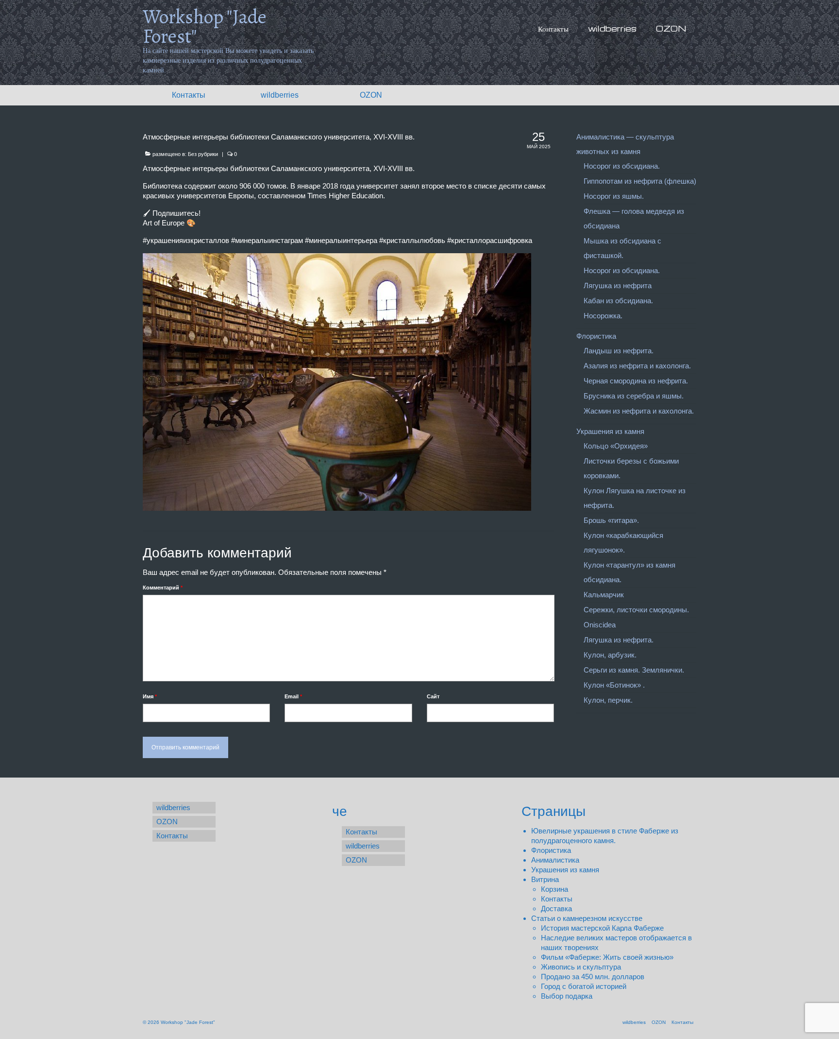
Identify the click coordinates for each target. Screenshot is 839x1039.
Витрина (545, 879)
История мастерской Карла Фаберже (602, 928)
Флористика (551, 850)
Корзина (554, 889)
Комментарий (163, 587)
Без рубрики (203, 154)
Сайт (433, 696)
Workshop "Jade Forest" (205, 26)
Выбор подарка (566, 996)
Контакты (556, 899)
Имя (150, 696)
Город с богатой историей (583, 986)
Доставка (556, 908)
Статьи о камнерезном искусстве (586, 918)
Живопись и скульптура (581, 967)
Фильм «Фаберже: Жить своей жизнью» (607, 957)
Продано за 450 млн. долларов (592, 976)
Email (293, 696)
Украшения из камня (565, 870)
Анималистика (555, 860)
